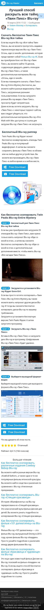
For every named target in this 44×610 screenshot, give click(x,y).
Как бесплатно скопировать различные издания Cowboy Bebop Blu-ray (18, 465)
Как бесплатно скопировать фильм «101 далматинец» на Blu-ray (20, 523)
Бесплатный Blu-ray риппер (19, 132)
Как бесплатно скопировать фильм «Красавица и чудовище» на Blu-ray (20, 551)
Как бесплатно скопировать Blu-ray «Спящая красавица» (20, 496)
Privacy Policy (28, 608)
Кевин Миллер (17, 25)
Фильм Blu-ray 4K (29, 56)
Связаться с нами (29, 600)
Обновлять (18, 597)
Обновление (6, 597)
